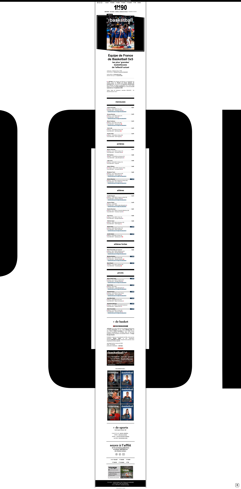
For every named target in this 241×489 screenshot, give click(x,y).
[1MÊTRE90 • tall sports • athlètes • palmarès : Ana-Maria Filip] (127, 420)
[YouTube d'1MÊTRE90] (123, 454)
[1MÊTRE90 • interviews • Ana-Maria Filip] (113, 420)
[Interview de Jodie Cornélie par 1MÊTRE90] (113, 403)
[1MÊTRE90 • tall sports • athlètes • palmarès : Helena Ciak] (127, 386)
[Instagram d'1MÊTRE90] (116, 454)
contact (139, 2)
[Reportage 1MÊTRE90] (120, 358)
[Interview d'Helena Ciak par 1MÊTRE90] (113, 386)
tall (112, 2)
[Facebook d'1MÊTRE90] (120, 454)
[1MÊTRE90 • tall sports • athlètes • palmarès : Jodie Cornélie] (127, 403)
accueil (107, 2)
